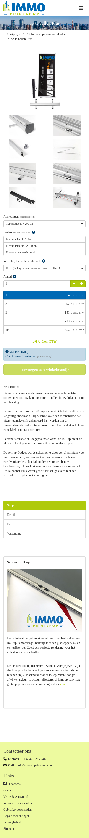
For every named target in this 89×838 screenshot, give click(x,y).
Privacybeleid (12, 822)
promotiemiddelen (54, 34)
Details (11, 514)
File (9, 524)
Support (12, 505)
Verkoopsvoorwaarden (17, 803)
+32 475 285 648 (34, 759)
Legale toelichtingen (16, 816)
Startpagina (14, 34)
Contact (8, 790)
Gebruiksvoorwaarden (17, 809)
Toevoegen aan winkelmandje (44, 369)
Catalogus (32, 34)
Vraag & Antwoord (15, 796)
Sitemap (8, 828)
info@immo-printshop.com (35, 765)
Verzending (14, 533)
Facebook (15, 784)
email (63, 684)
